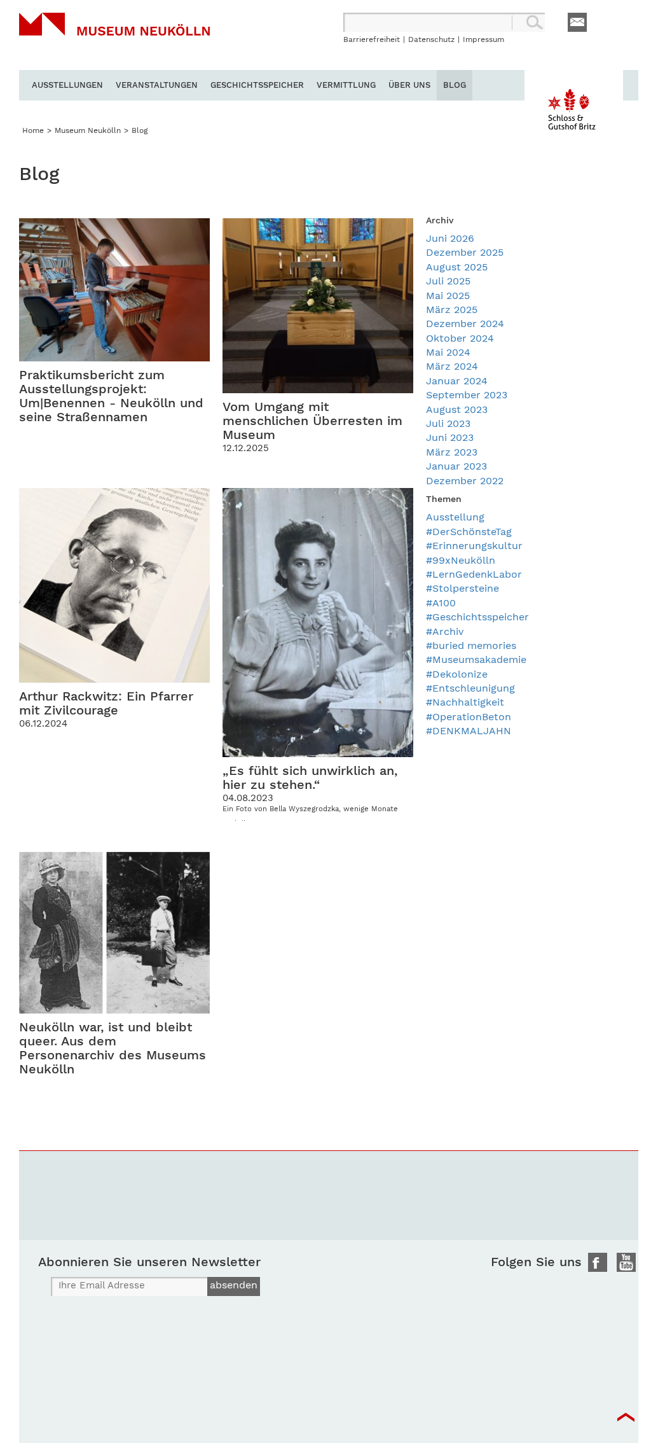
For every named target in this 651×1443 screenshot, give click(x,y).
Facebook (597, 1262)
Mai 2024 (448, 352)
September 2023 (466, 395)
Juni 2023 (450, 437)
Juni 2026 (450, 238)
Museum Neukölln (114, 41)
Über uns (409, 85)
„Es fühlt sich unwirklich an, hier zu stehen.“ (310, 777)
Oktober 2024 (460, 338)
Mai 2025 (448, 295)
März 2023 (451, 452)
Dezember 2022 (465, 481)
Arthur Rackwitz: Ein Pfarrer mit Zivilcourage (106, 703)
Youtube (626, 1262)
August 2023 (457, 409)
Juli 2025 (448, 281)
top (625, 1417)
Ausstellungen (67, 85)
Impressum (483, 39)
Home (33, 130)
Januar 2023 (456, 466)
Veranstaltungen (157, 85)
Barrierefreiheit (371, 39)
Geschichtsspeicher (257, 85)
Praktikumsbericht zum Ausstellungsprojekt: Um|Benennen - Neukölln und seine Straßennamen (111, 395)
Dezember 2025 (465, 252)
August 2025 (457, 267)
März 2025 (451, 309)
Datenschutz (431, 39)
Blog (454, 85)
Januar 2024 (457, 381)
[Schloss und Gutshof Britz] (573, 106)
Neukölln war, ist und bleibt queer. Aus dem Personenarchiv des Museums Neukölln (112, 1048)
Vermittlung (346, 85)
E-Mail (577, 22)
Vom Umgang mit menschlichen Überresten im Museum (312, 420)
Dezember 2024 (465, 323)
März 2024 (452, 366)
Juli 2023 (448, 423)
